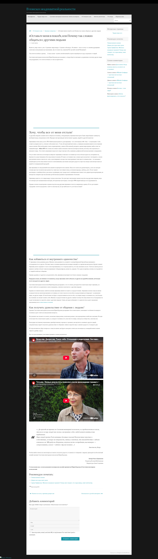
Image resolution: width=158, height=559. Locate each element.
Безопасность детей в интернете (91, 493)
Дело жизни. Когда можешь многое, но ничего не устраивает (117, 67)
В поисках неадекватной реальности (50, 9)
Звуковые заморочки (50, 31)
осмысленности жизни (46, 302)
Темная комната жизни (38, 477)
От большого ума (37, 31)
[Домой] (30, 31)
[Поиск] (130, 20)
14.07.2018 (34, 43)
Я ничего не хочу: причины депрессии (42, 493)
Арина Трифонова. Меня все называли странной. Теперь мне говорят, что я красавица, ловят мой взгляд (61, 483)
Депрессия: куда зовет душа (39, 480)
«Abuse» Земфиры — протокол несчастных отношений (117, 75)
